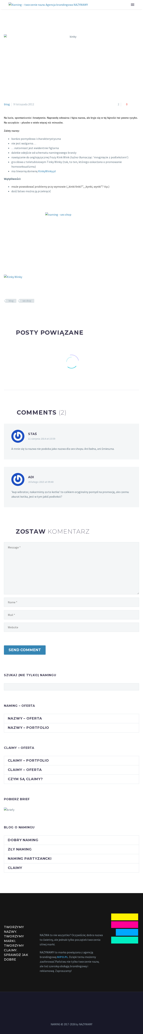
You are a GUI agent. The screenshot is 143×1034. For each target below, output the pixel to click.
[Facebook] (6, 311)
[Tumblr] (22, 311)
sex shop (27, 300)
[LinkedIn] (27, 311)
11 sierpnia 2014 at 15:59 (41, 438)
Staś (32, 434)
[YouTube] (71, 1001)
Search (135, 686)
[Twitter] (11, 311)
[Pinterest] (17, 311)
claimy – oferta (25, 770)
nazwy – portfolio (28, 728)
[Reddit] (33, 311)
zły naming (20, 849)
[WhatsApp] (76, 1001)
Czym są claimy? (25, 779)
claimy (15, 868)
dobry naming (23, 840)
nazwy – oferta (25, 718)
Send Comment (25, 650)
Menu (132, 4)
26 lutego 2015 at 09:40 (40, 482)
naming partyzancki (30, 859)
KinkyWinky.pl (47, 171)
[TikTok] (81, 1001)
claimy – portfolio (28, 760)
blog (7, 104)
